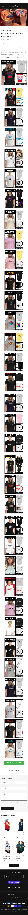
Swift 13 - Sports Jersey (6, 833)
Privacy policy (11, 911)
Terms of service (18, 911)
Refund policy (24, 909)
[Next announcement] (25, 1)
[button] (3, 6)
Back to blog (15, 770)
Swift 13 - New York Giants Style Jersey (20, 833)
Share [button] (4, 44)
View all (14, 865)
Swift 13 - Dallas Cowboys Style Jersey (7, 856)
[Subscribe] (21, 876)
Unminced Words (8, 909)
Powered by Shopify (16, 909)
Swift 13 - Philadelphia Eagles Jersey (20, 856)
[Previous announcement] (3, 1)
